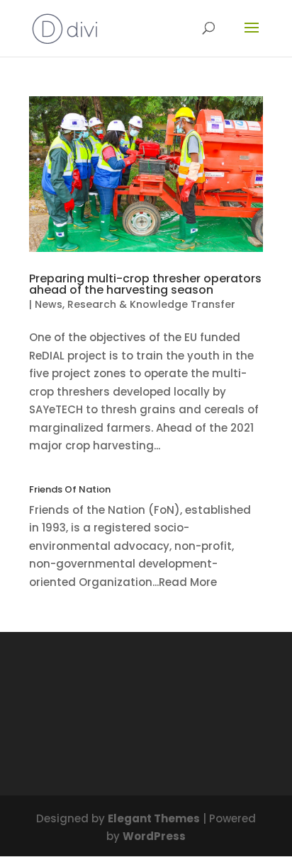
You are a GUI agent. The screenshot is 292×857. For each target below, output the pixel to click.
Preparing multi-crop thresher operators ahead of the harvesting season (145, 284)
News (48, 304)
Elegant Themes (154, 818)
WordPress (154, 836)
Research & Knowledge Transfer (151, 304)
